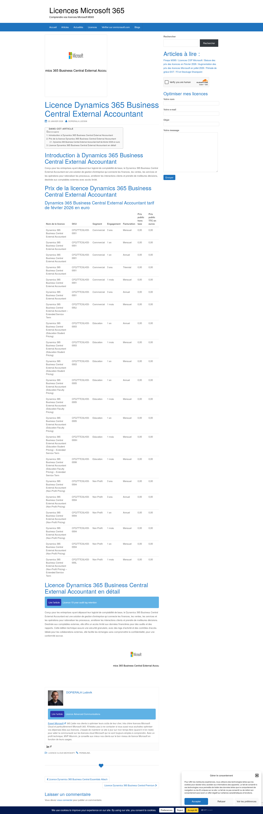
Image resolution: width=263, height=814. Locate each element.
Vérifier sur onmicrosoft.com (116, 27)
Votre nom (168, 99)
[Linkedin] (49, 746)
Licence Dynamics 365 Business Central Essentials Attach (77, 779)
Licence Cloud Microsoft (61, 753)
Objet (166, 119)
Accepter (196, 801)
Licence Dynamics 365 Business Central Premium (129, 785)
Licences (92, 27)
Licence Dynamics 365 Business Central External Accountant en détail (82, 145)
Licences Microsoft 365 (86, 10)
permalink (84, 753)
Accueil (53, 27)
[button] (256, 775)
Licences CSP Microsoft (190, 60)
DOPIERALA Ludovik (77, 121)
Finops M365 (169, 60)
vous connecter (64, 800)
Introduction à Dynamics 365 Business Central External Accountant (81, 135)
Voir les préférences (246, 801)
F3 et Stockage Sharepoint (189, 71)
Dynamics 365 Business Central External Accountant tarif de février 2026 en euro (86, 142)
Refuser (221, 801)
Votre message (171, 130)
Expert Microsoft (56, 723)
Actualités (78, 27)
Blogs (137, 27)
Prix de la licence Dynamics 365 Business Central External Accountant (82, 138)
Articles (65, 27)
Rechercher (169, 36)
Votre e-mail (169, 109)
